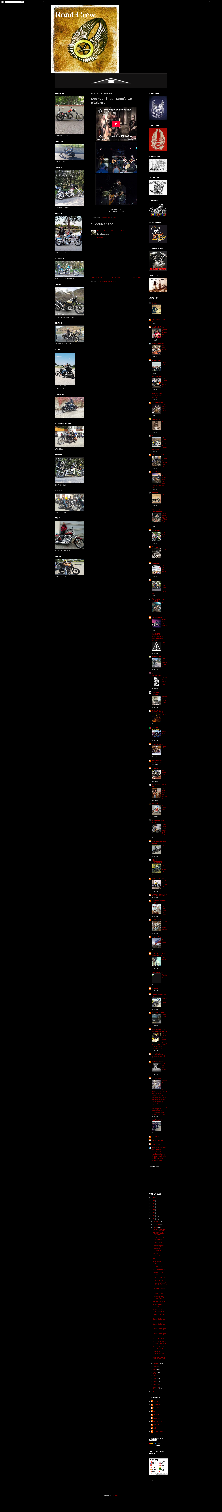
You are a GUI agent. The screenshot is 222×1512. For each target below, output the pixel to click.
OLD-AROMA (156, 360)
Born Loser (156, 1144)
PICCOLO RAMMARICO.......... (160, 1353)
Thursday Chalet (158, 1294)
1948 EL (164, 845)
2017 (153, 1201)
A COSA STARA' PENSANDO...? (159, 1347)
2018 (153, 1198)
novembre (156, 1224)
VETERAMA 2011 (159, 1302)
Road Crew (75, 14)
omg (163, 494)
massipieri (157, 1418)
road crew (156, 1425)
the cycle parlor (157, 1062)
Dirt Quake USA (157, 762)
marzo (155, 1382)
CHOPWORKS (157, 617)
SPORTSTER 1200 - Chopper (164, 623)
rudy (154, 1428)
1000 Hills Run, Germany (164, 569)
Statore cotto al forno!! (158, 1273)
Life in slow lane (157, 403)
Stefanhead (156, 727)
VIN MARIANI (156, 1078)
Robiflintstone (157, 377)
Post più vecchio (135, 277)
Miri (153, 321)
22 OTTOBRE (157, 1266)
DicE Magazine (157, 761)
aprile (155, 1379)
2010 (153, 1391)
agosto (155, 1367)
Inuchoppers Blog (158, 344)
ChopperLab (156, 804)
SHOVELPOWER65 (158, 455)
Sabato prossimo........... (159, 1254)
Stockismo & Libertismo (157, 1249)
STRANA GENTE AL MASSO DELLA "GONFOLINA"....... (160, 1283)
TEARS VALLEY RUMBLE (158, 1234)
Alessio (156, 1401)
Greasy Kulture (157, 393)
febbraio (156, 1385)
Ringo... (164, 603)
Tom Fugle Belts (157, 1120)
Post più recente (97, 277)
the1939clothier (157, 920)
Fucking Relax (158, 1243)
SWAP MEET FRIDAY (157, 1305)
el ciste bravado (157, 972)
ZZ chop (154, 303)
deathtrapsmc (157, 563)
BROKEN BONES (158, 1013)
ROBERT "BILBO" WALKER (164, 332)
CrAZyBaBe (156, 1137)
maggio (156, 1376)
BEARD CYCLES (158, 879)
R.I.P (154, 1258)
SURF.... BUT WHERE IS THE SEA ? (164, 662)
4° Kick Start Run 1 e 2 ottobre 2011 (159, 1342)
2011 (153, 1219)
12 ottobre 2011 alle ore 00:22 (113, 231)
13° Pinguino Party (164, 731)
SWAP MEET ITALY (158, 320)
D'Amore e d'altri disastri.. (164, 1067)
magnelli (156, 1415)
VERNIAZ (156, 1408)
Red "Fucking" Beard (158, 1262)
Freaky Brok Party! (164, 534)
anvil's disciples (157, 744)
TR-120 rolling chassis (164, 748)
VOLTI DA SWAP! (159, 1230)
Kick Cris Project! (159, 1269)
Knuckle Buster (157, 472)
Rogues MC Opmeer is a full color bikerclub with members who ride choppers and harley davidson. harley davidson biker (159, 1154)
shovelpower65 (158, 1431)
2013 (153, 1213)
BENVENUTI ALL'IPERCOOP (159, 1310)
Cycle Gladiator (157, 1054)
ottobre (155, 1227)
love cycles (156, 580)
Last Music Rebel (158, 327)
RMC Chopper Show (164, 772)
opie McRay (157, 1421)
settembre (156, 1364)
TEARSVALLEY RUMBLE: (158, 1239)
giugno (155, 1373)
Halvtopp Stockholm (159, 547)
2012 (153, 1216)
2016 (153, 1204)
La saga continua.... (159, 1277)
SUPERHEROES (164, 976)
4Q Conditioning (157, 1140)
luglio (155, 1370)
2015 (153, 1207)
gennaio (156, 1388)
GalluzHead (156, 436)
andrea (155, 1411)
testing (164, 549)
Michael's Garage (158, 711)
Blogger (115, 1495)
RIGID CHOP (156, 657)
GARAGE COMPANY (159, 895)
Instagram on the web (158, 1056)
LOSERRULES (157, 419)
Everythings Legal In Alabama (159, 1297)
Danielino (156, 1405)
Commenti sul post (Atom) (107, 281)
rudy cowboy (156, 937)
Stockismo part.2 (158, 1246)
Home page (116, 277)
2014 (153, 1210)
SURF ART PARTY (159, 1339)
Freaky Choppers (158, 530)
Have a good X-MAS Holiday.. (164, 408)
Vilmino (100, 231)
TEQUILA (155, 988)
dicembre (156, 1221)
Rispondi (100, 237)
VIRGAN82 (155, 768)
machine (155, 493)
